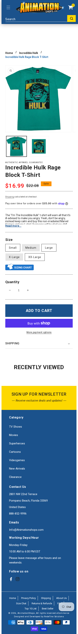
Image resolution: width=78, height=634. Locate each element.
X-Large (14, 257)
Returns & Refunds (42, 603)
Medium (30, 247)
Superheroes (17, 443)
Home (9, 53)
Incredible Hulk (28, 53)
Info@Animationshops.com (26, 529)
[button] (8, 7)
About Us (61, 598)
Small (13, 247)
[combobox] (40, 18)
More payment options (39, 332)
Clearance (15, 477)
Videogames (17, 460)
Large (49, 247)
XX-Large (34, 257)
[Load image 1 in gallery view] (16, 146)
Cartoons (15, 452)
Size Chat (21, 603)
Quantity (12, 282)
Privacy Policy (28, 598)
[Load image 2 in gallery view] (39, 146)
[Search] (71, 18)
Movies (13, 435)
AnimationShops (26, 613)
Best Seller (47, 608)
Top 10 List (31, 608)
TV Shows (15, 426)
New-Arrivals (17, 468)
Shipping (9, 197)
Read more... (13, 225)
